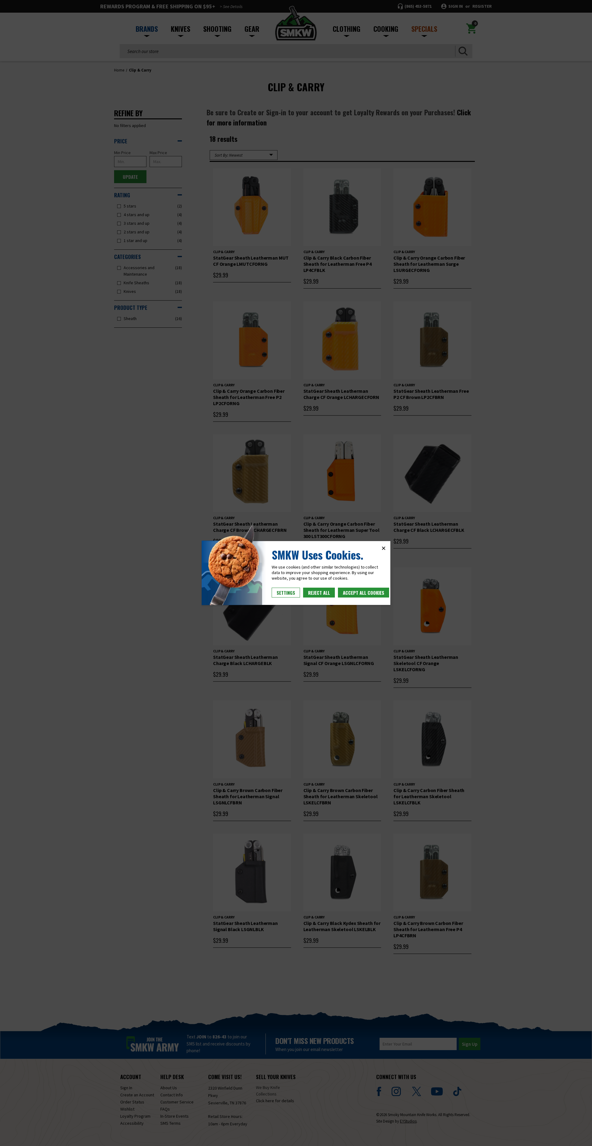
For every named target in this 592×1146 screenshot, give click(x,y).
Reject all (319, 592)
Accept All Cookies (363, 592)
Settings (286, 592)
